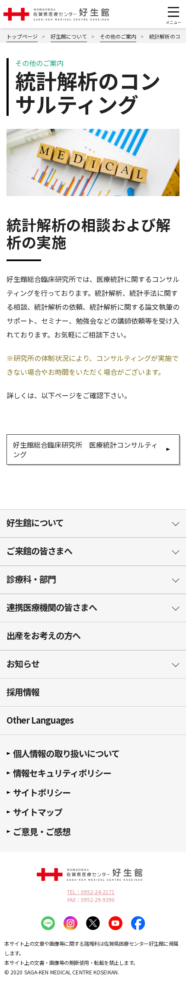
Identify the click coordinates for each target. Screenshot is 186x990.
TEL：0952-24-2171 (91, 891)
